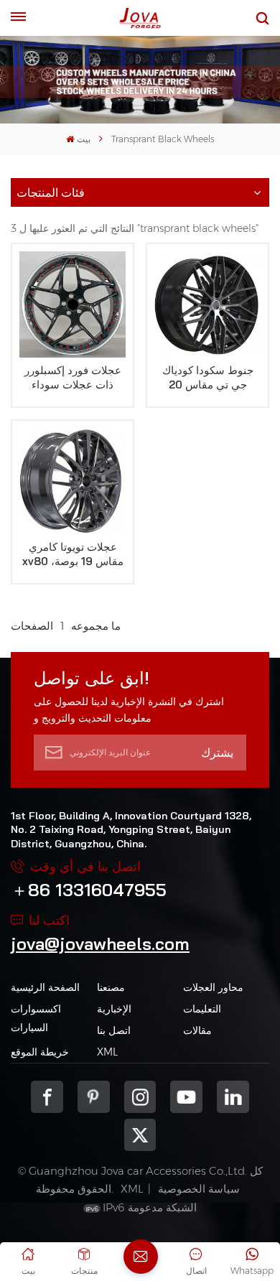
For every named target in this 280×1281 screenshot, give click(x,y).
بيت (83, 139)
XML (107, 1051)
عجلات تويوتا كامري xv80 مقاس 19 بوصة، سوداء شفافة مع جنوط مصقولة (72, 554)
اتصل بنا (114, 1030)
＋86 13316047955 (89, 889)
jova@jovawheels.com (100, 943)
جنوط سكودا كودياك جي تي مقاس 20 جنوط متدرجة (207, 377)
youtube (186, 1097)
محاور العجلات (213, 987)
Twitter (140, 1135)
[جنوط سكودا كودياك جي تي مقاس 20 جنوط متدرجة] (207, 304)
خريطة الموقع (40, 1051)
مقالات (197, 1030)
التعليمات (202, 1008)
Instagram (140, 1097)
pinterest (94, 1097)
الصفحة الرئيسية (45, 987)
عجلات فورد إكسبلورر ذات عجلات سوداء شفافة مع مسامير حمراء (72, 377)
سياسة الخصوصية (199, 1189)
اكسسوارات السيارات (36, 1018)
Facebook (47, 1097)
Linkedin (233, 1097)
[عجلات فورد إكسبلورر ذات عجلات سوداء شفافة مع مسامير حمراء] (72, 304)
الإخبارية (114, 1008)
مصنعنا (111, 987)
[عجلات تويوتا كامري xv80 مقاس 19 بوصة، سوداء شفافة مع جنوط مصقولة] (72, 481)
